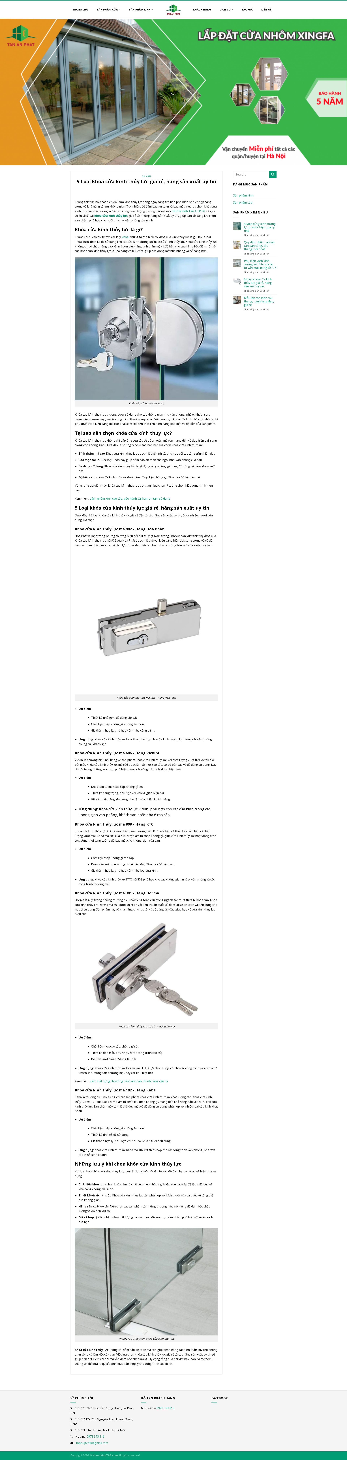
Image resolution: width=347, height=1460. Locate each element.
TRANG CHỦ (80, 9)
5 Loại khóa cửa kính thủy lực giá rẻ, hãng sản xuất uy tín (258, 283)
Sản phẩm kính (243, 195)
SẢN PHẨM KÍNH (140, 9)
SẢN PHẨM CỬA (107, 9)
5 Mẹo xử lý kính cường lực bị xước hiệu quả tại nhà (260, 227)
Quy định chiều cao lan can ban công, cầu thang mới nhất (259, 246)
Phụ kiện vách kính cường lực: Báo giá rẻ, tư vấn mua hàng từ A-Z (260, 264)
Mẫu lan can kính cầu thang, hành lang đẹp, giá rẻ (259, 301)
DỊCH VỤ (225, 9)
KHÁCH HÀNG (202, 9)
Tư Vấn (146, 176)
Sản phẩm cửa (242, 202)
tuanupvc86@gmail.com (92, 1443)
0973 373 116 (95, 1436)
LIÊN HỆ (266, 9)
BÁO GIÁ (247, 9)
